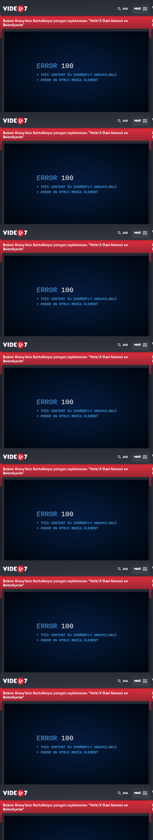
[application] (76, 420)
